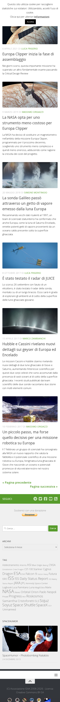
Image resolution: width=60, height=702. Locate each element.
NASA (8, 591)
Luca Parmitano (20, 587)
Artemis (23, 565)
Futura (53, 574)
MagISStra (40, 587)
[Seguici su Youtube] (50, 499)
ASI (29, 565)
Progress (15, 596)
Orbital (25, 592)
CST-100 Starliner (33, 569)
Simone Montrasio (35, 192)
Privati (5, 596)
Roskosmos (34, 596)
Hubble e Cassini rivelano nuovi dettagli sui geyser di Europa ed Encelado (29, 349)
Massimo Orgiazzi (33, 111)
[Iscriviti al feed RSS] (56, 499)
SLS (37, 601)
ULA (50, 605)
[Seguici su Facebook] (45, 499)
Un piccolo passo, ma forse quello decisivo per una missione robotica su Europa (30, 437)
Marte (48, 587)
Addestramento (10, 565)
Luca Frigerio (29, 48)
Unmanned (9, 609)
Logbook (7, 587)
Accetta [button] (30, 21)
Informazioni (41, 16)
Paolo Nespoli (47, 592)
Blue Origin (37, 565)
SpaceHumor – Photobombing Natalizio (25, 655)
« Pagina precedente (16, 482)
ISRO (4, 578)
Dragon (7, 573)
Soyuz (7, 604)
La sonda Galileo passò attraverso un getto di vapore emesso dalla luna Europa (27, 203)
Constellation (7, 569)
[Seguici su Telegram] (35, 499)
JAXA (17, 583)
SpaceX (42, 604)
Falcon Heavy (43, 574)
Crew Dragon (18, 569)
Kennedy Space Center (37, 583)
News (17, 592)
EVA (23, 574)
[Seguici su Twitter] (40, 499)
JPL (23, 583)
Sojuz (44, 600)
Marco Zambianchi (34, 338)
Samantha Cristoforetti (18, 601)
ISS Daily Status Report (31, 578)
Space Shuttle (24, 604)
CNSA (52, 565)
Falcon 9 (31, 574)
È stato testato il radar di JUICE (28, 278)
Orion (35, 592)
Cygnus (47, 569)
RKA (24, 596)
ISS (11, 578)
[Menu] (56, 675)
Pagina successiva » (44, 486)
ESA (17, 573)
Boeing (45, 565)
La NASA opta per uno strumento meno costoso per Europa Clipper (27, 123)
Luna (31, 587)
